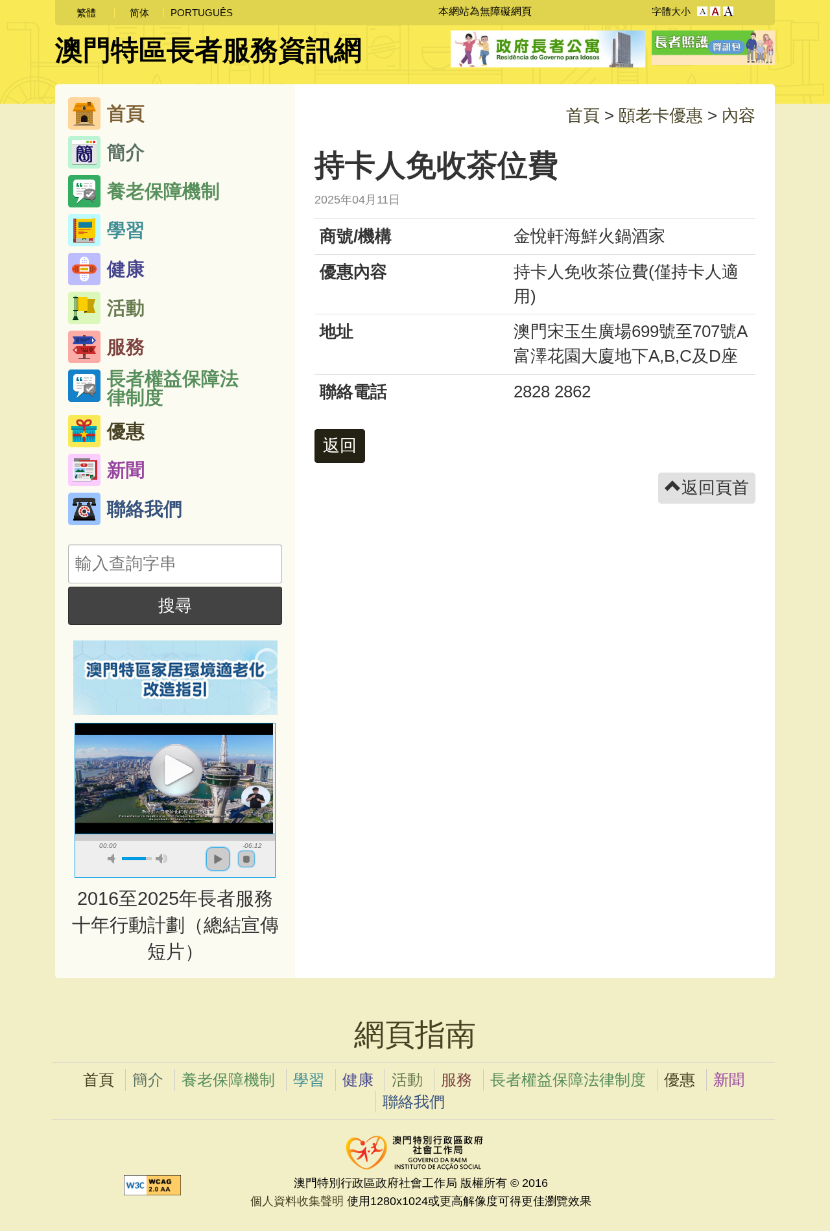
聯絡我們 (144, 508)
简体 (139, 12)
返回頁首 (715, 487)
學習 (126, 230)
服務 (126, 346)
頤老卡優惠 (663, 115)
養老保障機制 (163, 191)
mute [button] (113, 858)
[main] (535, 531)
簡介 (126, 152)
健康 (126, 269)
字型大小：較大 (715, 11)
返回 (340, 445)
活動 (126, 308)
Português (202, 12)
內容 (738, 115)
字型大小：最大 (728, 11)
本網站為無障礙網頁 (485, 11)
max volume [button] (161, 858)
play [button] (175, 768)
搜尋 (175, 605)
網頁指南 (415, 1034)
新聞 (126, 470)
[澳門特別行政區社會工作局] (415, 1150)
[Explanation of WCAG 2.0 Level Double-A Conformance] (152, 1184)
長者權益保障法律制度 (173, 385)
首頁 (126, 113)
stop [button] (246, 859)
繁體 (86, 12)
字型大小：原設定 (702, 11)
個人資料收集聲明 (297, 1201)
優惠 (126, 431)
